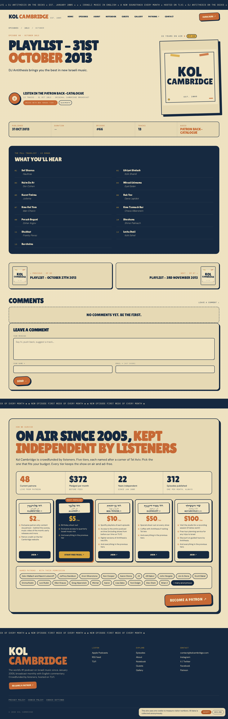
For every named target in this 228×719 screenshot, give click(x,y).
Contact (169, 16)
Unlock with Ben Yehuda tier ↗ (40, 103)
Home (70, 16)
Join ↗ (34, 555)
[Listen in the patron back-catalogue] (14, 98)
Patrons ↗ (153, 16)
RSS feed (96, 657)
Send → (22, 381)
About (97, 16)
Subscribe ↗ (209, 16)
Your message (19, 336)
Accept (206, 712)
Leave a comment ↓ (209, 302)
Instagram (185, 657)
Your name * (19, 363)
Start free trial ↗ (74, 555)
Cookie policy (36, 700)
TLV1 (94, 661)
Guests (125, 16)
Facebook (185, 665)
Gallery (138, 16)
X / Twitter (185, 661)
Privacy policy (17, 700)
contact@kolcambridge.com (194, 652)
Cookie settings (55, 700)
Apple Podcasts (100, 652)
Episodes (83, 16)
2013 (27, 28)
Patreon (184, 670)
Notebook (111, 16)
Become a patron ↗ (188, 599)
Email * (126, 363)
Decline (218, 712)
